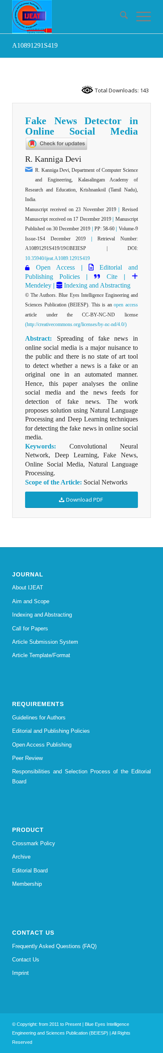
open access (126, 305)
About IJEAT (27, 587)
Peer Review (27, 758)
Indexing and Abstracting (96, 285)
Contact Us (25, 959)
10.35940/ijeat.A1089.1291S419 (57, 258)
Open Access (55, 267)
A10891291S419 (35, 45)
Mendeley (38, 285)
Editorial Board (30, 870)
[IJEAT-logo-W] (67, 16)
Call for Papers (30, 628)
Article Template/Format (41, 655)
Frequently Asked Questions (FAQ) (54, 946)
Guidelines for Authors (39, 717)
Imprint (20, 973)
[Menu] (139, 16)
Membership (27, 884)
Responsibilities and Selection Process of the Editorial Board (81, 776)
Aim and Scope (30, 601)
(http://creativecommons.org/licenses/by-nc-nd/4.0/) (76, 324)
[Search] (120, 16)
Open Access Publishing (41, 745)
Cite (112, 276)
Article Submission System (45, 642)
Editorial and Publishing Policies (51, 731)
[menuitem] (120, 16)
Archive (21, 857)
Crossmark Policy (33, 843)
